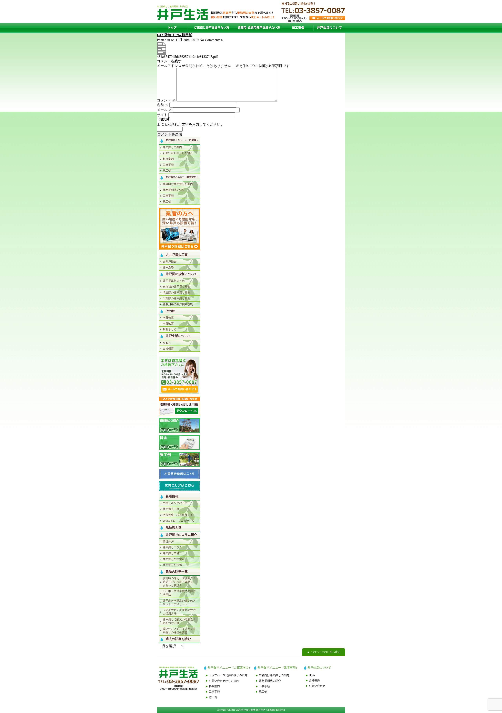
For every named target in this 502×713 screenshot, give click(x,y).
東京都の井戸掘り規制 (176, 286)
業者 (258, 28)
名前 (162, 105)
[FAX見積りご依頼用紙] (161, 53)
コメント (166, 100)
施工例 (298, 28)
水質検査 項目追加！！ (178, 514)
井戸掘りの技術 (172, 565)
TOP (172, 28)
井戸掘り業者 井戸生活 (253, 709)
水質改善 (168, 323)
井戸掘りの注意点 (174, 559)
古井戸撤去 (169, 261)
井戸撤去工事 (171, 509)
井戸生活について (329, 28)
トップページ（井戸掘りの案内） (229, 675)
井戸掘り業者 (171, 553)
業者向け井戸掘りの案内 (178, 184)
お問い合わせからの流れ (178, 153)
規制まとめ (169, 329)
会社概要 (168, 348)
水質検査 (168, 317)
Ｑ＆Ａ (167, 342)
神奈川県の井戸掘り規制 (178, 304)
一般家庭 (211, 28)
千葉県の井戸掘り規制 (176, 298)
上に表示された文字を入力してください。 (190, 124)
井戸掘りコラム (172, 547)
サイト (162, 115)
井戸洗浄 (168, 267)
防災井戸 (168, 541)
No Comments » (211, 40)
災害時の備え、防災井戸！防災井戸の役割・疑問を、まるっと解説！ (179, 582)
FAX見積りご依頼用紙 (174, 35)
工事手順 (168, 164)
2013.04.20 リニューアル (179, 520)
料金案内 (168, 158)
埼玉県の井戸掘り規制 (176, 292)
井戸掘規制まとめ (174, 280)
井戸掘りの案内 (172, 147)
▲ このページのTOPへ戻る (323, 652)
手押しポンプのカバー (176, 503)
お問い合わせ (317, 685)
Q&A (312, 675)
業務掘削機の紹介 (174, 189)
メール (164, 110)
